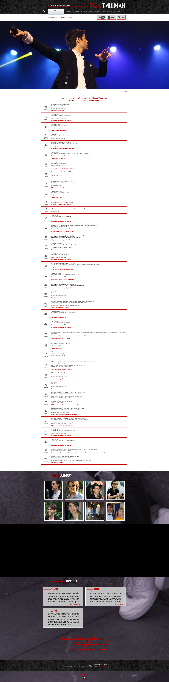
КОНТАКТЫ (117, 11)
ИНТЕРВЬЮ (84, 11)
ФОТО (103, 11)
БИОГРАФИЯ (76, 11)
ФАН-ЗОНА (109, 11)
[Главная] (44, 11)
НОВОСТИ (68, 11)
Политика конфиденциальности (84, 674)
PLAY (50, 10)
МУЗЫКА (97, 11)
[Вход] (70, 17)
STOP (55, 10)
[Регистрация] (62, 17)
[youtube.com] (101, 19)
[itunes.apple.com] (111, 19)
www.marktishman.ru (102, 666)
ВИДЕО (91, 11)
